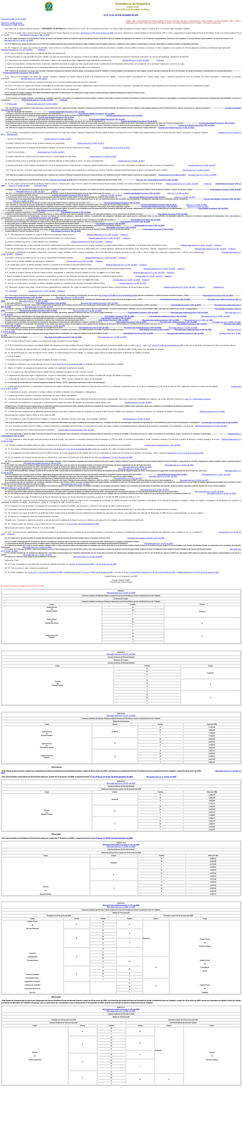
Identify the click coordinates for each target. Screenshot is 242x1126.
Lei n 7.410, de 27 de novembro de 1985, (67, 364)
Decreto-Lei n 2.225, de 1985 (62, 180)
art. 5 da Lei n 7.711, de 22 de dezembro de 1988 (72, 449)
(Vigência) (41, 50)
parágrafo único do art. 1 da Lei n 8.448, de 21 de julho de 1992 (89, 572)
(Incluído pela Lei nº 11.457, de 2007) (135, 60)
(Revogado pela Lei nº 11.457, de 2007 (30, 191)
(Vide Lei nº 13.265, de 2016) (178, 193)
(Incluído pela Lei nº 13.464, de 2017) (57, 139)
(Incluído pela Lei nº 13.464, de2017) (34, 79)
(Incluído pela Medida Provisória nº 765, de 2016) (21, 73)
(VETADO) (13, 291)
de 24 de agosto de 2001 (81, 564)
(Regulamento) (12, 134)
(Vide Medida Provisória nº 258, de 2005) (35, 35)
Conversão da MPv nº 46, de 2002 (13, 19)
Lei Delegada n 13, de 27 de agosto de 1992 (116, 457)
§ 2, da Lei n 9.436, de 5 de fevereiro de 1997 (165, 345)
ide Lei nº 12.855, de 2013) (12, 23)
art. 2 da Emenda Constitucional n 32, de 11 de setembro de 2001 (150, 572)
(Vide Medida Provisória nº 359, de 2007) (172, 474)
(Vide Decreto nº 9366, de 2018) (12, 25)
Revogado (12, 104)
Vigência (54, 191)
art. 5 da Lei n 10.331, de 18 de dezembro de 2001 (113, 777)
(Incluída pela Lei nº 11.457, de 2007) (80, 261)
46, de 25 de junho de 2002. (106, 564)
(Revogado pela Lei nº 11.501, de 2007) (216, 474)
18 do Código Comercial (201, 399)
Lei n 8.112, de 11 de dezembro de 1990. (84, 524)
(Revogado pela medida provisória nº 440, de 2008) (23, 297)
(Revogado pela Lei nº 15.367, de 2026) (202, 175)
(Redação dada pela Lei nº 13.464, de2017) (42, 104)
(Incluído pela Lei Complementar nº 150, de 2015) (220, 422)
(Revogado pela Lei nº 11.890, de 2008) (70, 297)
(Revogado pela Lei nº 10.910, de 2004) (18, 40)
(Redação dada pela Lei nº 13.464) (212, 411)
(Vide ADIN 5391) (40, 186)
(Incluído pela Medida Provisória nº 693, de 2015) (142, 193)
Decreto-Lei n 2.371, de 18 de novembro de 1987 (185, 453)
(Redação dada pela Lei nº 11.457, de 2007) (17, 50)
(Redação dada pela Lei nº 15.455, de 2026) (211, 426)
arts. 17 (188, 399)
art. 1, (139, 345)
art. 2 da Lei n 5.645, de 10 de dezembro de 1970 (118, 295)
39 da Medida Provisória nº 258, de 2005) (163, 180)
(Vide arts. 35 (141, 180)
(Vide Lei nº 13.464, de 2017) (19, 186)
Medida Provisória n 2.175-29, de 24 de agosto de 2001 (198, 572)
